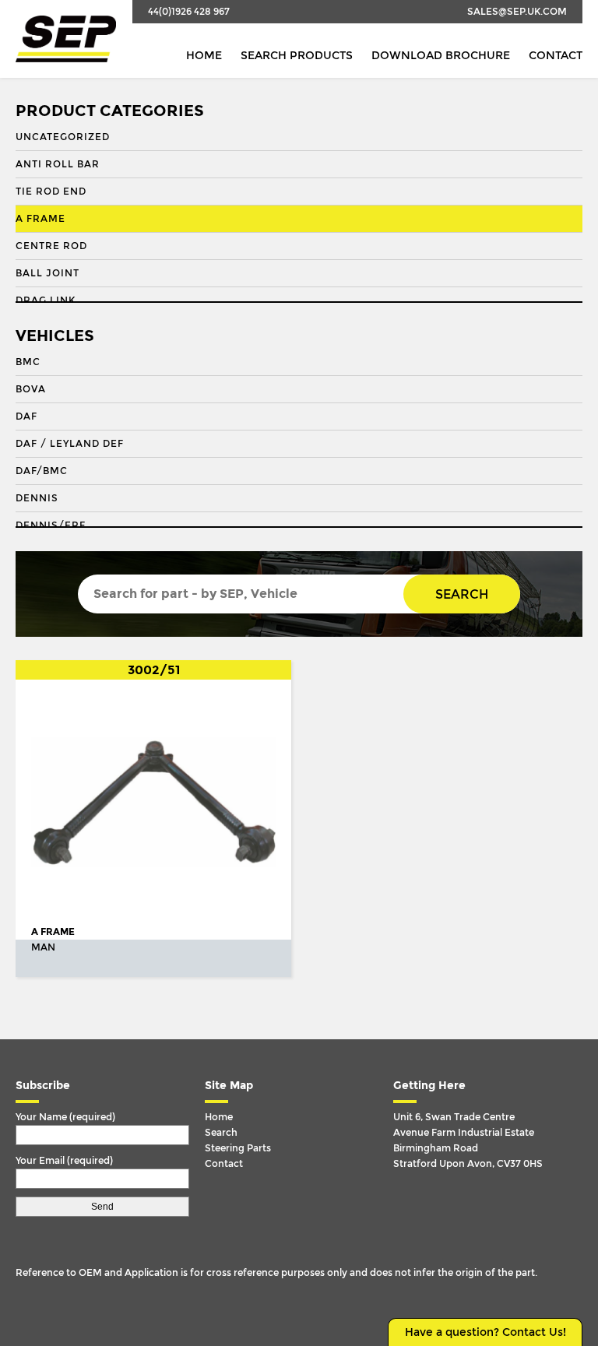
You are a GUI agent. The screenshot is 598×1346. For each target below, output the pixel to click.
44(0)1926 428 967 (189, 11)
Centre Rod (51, 246)
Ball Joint (47, 273)
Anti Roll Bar (58, 164)
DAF (26, 416)
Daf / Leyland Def (70, 443)
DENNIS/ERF (51, 525)
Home (204, 55)
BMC (28, 362)
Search (461, 594)
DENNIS (37, 498)
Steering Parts (238, 1148)
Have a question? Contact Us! (485, 1332)
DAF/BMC (42, 471)
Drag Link (46, 300)
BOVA (31, 389)
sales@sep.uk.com (517, 11)
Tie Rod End (51, 191)
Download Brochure (440, 55)
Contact (555, 55)
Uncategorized (63, 137)
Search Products (297, 55)
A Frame (40, 218)
